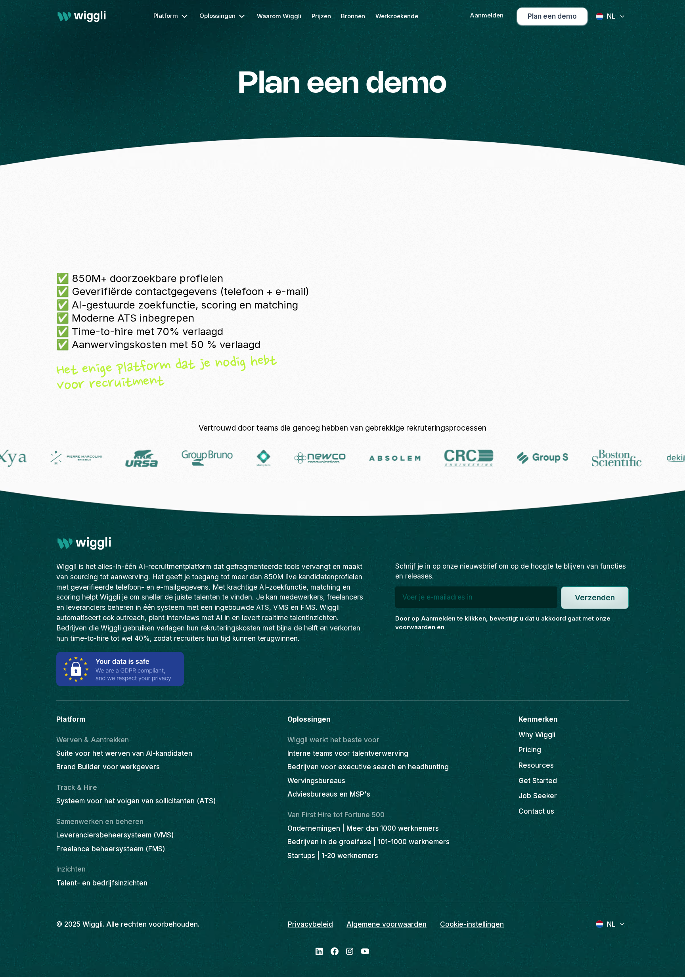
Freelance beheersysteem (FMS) (110, 849)
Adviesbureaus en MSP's (328, 794)
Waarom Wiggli (279, 16)
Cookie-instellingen (472, 924)
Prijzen (321, 16)
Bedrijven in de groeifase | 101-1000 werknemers (368, 841)
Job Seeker (538, 795)
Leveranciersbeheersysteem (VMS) (115, 835)
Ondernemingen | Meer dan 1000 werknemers (363, 828)
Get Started (538, 780)
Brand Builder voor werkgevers (108, 766)
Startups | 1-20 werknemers (332, 855)
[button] (171, 16)
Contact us (536, 811)
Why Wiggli (537, 734)
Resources (536, 765)
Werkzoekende (396, 16)
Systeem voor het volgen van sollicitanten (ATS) (136, 801)
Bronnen (353, 16)
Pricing (530, 749)
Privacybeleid (310, 924)
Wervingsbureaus (316, 780)
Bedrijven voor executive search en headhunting (368, 766)
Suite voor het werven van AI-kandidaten (124, 753)
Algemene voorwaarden (386, 924)
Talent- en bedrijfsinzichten (101, 883)
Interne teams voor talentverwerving (347, 753)
